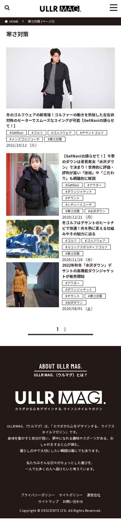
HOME (14, 21)
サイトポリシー (71, 494)
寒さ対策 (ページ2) (41, 21)
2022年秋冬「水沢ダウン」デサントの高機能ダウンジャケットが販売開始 (88, 270)
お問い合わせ (73, 501)
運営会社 (94, 494)
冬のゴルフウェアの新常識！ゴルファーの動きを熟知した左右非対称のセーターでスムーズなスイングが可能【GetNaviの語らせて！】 (60, 120)
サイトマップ (48, 501)
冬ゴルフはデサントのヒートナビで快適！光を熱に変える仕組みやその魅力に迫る (88, 228)
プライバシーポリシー (38, 494)
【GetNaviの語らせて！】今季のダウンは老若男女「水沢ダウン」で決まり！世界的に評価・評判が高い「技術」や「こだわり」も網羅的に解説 (88, 167)
